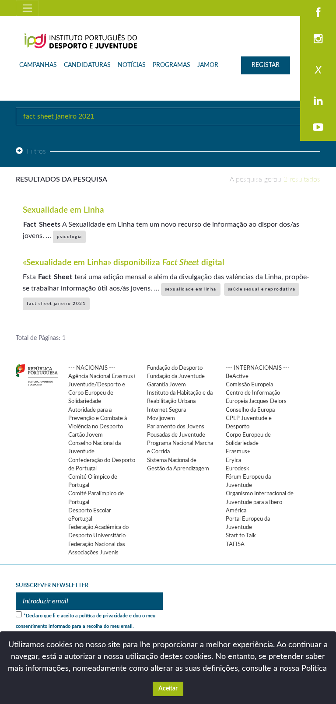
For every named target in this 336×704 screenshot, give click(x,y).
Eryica (233, 460)
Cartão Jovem (85, 435)
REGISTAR (266, 65)
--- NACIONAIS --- (92, 368)
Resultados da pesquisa (61, 179)
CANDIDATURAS (87, 65)
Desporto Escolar (89, 510)
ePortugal (80, 519)
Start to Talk (241, 535)
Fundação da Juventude (176, 376)
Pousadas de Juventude (176, 435)
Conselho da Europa (250, 410)
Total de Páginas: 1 (41, 338)
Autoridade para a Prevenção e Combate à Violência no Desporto (97, 418)
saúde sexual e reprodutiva (261, 289)
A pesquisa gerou (275, 179)
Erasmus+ (238, 451)
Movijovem (161, 418)
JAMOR (207, 65)
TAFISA (235, 544)
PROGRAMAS (171, 65)
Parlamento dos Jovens (175, 426)
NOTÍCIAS (132, 65)
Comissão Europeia (249, 384)
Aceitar (168, 689)
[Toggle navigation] (27, 8)
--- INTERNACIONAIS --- (258, 368)
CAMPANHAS (38, 65)
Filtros (36, 151)
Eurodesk (237, 468)
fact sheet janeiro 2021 (56, 303)
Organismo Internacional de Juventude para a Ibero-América (260, 502)
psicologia (69, 237)
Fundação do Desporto (175, 368)
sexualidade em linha (191, 289)
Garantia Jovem (166, 384)
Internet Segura (166, 410)
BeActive (237, 376)
